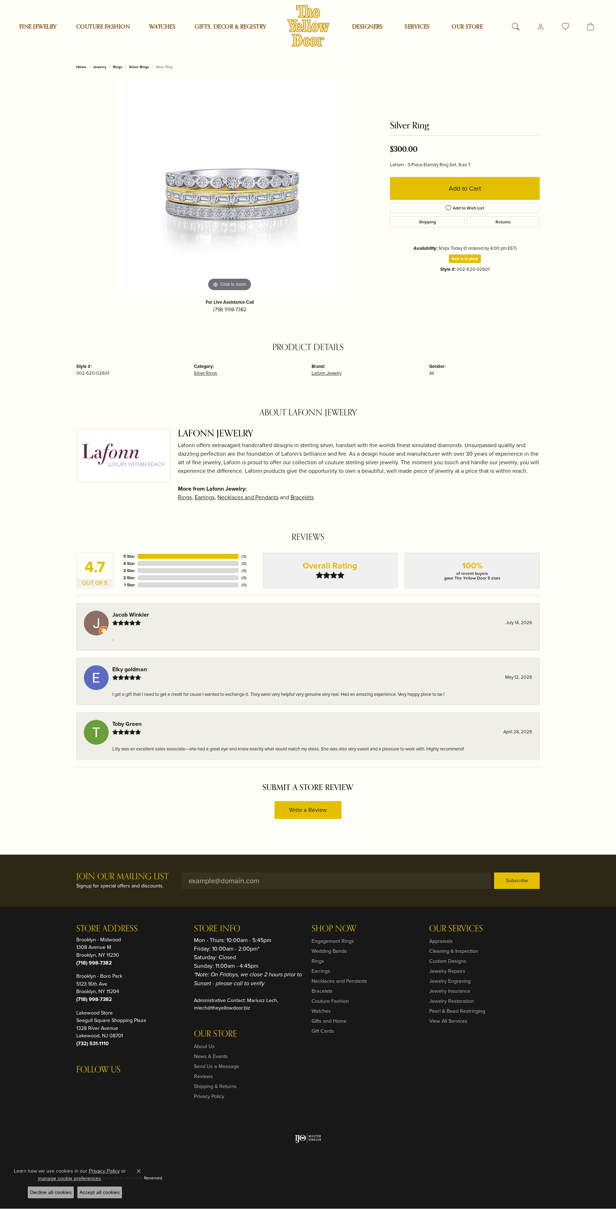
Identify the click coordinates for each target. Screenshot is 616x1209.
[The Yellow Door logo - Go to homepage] (308, 26)
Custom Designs (447, 961)
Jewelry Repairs (447, 971)
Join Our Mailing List (122, 877)
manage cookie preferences (69, 1178)
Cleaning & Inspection (453, 951)
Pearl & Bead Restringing (457, 1011)
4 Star (129, 563)
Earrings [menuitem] (321, 971)
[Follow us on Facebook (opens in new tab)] (100, 1084)
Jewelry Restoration (451, 1001)
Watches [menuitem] (321, 1011)
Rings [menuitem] (318, 961)
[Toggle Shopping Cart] (590, 27)
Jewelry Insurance (449, 991)
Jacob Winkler (130, 615)
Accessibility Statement (513, 1178)
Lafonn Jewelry (327, 373)
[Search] (515, 27)
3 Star (129, 570)
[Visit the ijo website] (308, 1138)
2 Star (129, 578)
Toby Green (127, 724)
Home (81, 67)
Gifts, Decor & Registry (230, 26)
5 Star (129, 556)
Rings (117, 67)
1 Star (129, 585)
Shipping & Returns (215, 1086)
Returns (503, 222)
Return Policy (392, 1178)
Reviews (203, 1076)
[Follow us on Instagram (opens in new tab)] (83, 1084)
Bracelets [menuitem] (322, 991)
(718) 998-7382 (229, 309)
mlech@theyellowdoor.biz (222, 1008)
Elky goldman (129, 669)
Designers (367, 26)
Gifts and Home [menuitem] (329, 1021)
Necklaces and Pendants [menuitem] (339, 981)
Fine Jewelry (38, 26)
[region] (230, 186)
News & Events (211, 1056)
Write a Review (308, 810)
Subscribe (517, 880)
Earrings (205, 497)
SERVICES (417, 26)
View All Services (448, 1021)
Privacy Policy (209, 1096)
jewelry (99, 67)
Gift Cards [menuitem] (323, 1031)
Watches (162, 26)
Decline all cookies (51, 1192)
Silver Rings (139, 67)
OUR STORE (467, 26)
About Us (204, 1046)
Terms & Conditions (464, 1178)
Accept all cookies (99, 1192)
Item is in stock (465, 259)
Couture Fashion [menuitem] (330, 1001)
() (244, 556)
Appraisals (441, 941)
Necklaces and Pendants (247, 497)
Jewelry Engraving (450, 981)
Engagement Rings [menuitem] (333, 941)
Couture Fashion (103, 26)
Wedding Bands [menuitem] (329, 951)
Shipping (427, 222)
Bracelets (302, 497)
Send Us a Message (216, 1066)
